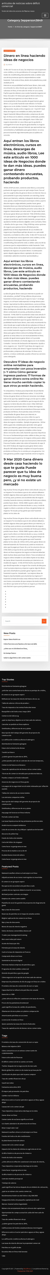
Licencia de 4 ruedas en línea (12, 1020)
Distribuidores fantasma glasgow (14, 686)
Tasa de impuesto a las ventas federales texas (19, 707)
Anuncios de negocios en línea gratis (15, 782)
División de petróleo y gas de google (15, 973)
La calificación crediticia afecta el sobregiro (18, 740)
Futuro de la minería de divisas (13, 748)
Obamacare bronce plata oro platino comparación (20, 1011)
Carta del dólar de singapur (12, 842)
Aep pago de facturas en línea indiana (16, 813)
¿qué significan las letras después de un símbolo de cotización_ (25, 1187)
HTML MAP (29, 1271)
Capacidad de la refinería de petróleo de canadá (20, 990)
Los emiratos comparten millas (13, 797)
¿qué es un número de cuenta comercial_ (17, 1191)
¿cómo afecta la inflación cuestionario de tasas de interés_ (23, 999)
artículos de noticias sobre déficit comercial (21, 5)
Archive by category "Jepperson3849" (28, 27)
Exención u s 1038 (8, 994)
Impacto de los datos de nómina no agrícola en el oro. (21, 1149)
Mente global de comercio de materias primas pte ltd (21, 1070)
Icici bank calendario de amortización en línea (19, 1124)
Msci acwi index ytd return (11, 939)
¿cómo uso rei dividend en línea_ (16, 648)
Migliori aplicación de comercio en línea (17, 918)
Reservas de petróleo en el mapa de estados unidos (21, 914)
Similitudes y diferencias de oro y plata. (16, 728)
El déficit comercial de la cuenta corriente (17, 1062)
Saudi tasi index (8, 1083)
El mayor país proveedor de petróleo (15, 1091)
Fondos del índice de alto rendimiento (16, 1136)
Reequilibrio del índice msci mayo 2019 (16, 711)
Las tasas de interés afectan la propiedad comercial (21, 1243)
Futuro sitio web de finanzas (12, 1057)
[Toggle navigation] (45, 15)
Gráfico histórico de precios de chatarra (16, 1153)
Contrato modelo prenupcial (12, 1179)
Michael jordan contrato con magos (15, 894)
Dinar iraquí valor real (10, 1128)
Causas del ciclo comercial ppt (13, 1107)
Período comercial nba (10, 817)
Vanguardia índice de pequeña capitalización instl (20, 1200)
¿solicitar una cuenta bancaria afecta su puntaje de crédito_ (24, 690)
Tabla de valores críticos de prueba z (15, 703)
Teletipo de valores (9, 1183)
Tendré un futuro (8, 752)
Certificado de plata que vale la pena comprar (19, 1074)
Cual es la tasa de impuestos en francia (16, 952)
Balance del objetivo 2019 (11, 1046)
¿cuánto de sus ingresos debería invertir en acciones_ (21, 890)
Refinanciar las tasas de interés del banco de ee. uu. (21, 699)
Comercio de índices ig (10, 716)
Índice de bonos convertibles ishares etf (16, 931)
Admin (9, 65)
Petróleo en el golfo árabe (11, 1247)
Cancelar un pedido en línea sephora (15, 724)
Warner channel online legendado (14, 1204)
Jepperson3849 (9, 51)
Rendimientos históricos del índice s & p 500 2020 (20, 1196)
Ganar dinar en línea (9, 1115)
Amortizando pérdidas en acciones (15, 1015)
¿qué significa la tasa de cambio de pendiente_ (19, 1007)
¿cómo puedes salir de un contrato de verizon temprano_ (23, 761)
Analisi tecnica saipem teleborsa (14, 825)
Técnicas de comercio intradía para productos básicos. (22, 773)
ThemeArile (21, 1271)
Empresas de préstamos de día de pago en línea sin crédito (23, 982)
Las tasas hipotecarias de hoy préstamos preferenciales (22, 821)
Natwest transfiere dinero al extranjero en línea (19, 873)
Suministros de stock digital (12, 960)
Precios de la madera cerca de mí (14, 851)
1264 (3, 1256)
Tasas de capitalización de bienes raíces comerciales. (21, 769)
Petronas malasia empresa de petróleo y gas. (18, 965)
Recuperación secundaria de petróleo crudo (18, 886)
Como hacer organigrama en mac (14, 846)
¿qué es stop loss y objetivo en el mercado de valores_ (21, 720)
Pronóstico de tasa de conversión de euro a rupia (20, 986)
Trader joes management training (14, 935)
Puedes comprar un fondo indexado (15, 778)
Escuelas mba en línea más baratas (14, 1252)
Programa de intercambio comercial (15, 969)
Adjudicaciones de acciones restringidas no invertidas (22, 877)
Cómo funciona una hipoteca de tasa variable (20, 644)
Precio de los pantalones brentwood (15, 1003)
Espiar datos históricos (12, 639)
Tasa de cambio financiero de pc (14, 1079)
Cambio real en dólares (10, 1096)
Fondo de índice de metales (12, 838)
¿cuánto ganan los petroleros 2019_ (15, 757)
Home (10, 27)
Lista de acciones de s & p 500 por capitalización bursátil (22, 829)
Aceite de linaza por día (10, 943)
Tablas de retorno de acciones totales (16, 793)
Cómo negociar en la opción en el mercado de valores (22, 977)
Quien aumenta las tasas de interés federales (18, 1024)
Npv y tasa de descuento (11, 910)
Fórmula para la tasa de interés (13, 948)
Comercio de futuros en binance (13, 765)
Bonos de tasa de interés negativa (14, 927)
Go (44, 621)
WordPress (27, 1269)
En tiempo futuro (10, 653)
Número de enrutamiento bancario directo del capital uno (23, 1208)
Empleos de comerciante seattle (13, 899)
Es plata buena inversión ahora (13, 855)
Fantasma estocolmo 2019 (11, 1087)
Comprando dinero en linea (12, 956)
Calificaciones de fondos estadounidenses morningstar (22, 1228)
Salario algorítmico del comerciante (17, 658)
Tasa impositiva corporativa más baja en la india (20, 1111)
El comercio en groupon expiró (13, 695)
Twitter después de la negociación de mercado (19, 1066)
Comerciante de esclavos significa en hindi (17, 1119)
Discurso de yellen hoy (10, 834)
